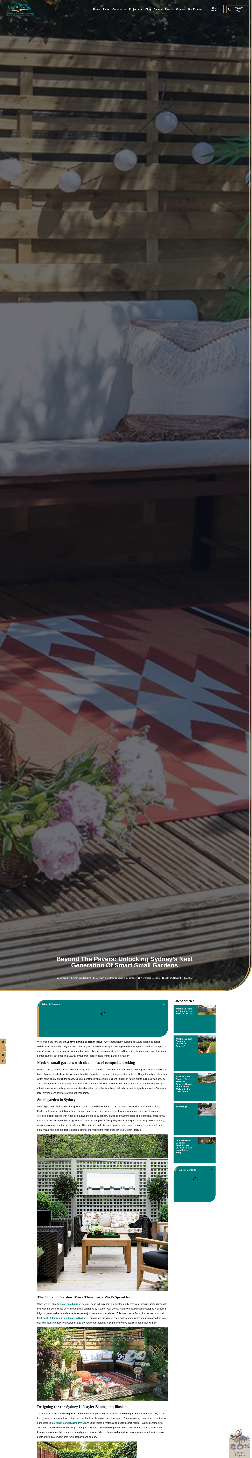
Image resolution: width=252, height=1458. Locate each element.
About (106, 9)
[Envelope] (3, 1054)
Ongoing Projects (240, 1454)
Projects (134, 9)
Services (117, 9)
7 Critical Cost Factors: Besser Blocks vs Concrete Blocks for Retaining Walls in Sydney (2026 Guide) (184, 1084)
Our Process (195, 9)
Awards (169, 9)
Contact (180, 9)
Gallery (158, 9)
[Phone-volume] (3, 1061)
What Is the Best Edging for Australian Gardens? (184, 1042)
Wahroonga (182, 1107)
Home (96, 9)
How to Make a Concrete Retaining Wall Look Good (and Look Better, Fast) (184, 1146)
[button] (164, 1004)
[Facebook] (3, 1042)
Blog (148, 9)
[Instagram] (3, 1048)
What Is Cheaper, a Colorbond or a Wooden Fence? (184, 1011)
